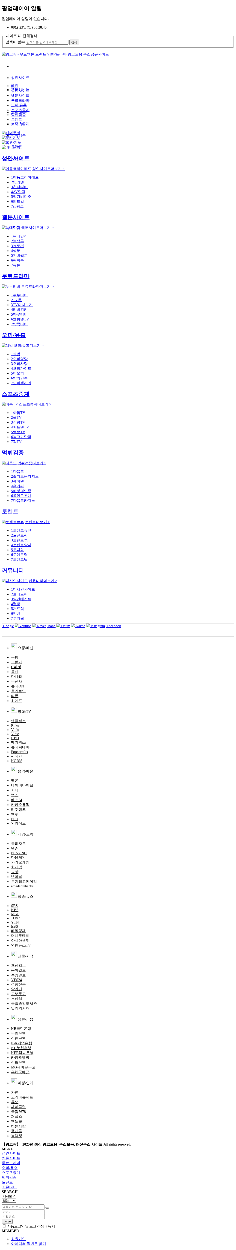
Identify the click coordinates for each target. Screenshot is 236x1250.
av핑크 (17, 206)
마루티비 (19, 314)
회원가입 (18, 1239)
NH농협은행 (21, 1048)
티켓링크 (18, 809)
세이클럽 (18, 1107)
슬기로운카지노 (25, 476)
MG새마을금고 (23, 1067)
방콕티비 (19, 324)
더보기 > (48, 169)
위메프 (16, 701)
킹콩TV (18, 422)
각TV (16, 442)
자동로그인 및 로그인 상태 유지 (30, 1226)
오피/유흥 (19, 105)
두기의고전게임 (24, 881)
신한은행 (18, 1038)
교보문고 (18, 994)
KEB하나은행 (22, 1053)
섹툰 (15, 251)
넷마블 (16, 877)
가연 (14, 1092)
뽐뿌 (15, 604)
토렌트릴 (19, 555)
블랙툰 (17, 241)
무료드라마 (20, 100)
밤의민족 (19, 378)
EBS (14, 926)
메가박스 (18, 742)
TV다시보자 (22, 305)
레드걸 (17, 201)
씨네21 (16, 756)
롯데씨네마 (20, 747)
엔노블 (16, 1121)
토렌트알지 (21, 545)
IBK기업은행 (21, 1043)
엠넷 (14, 814)
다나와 (16, 676)
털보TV (18, 432)
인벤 (15, 613)
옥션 (14, 672)
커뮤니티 (18, 124)
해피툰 (17, 260)
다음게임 (18, 857)
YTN (15, 922)
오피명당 (19, 359)
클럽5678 (18, 1112)
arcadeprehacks (22, 886)
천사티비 (19, 187)
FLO (14, 819)
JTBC (15, 918)
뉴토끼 (17, 246)
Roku (15, 725)
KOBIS (16, 761)
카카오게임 (20, 862)
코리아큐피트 (22, 1097)
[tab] (118, 1153)
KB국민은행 (21, 1029)
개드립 (17, 609)
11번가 (16, 662)
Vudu (15, 730)
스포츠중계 (20, 110)
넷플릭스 (18, 721)
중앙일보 (18, 975)
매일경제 (18, 931)
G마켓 (16, 667)
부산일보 (18, 999)
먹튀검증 (18, 115)
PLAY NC (19, 853)
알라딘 (16, 989)
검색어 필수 (15, 42)
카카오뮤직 (20, 805)
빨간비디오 (21, 197)
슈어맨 (17, 481)
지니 (14, 790)
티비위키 (19, 310)
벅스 (14, 795)
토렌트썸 (19, 540)
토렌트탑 (19, 559)
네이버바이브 (22, 785)
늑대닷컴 (19, 236)
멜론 (14, 780)
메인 (14, 86)
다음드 (17, 471)
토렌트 (16, 119)
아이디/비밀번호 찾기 (28, 1244)
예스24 (16, 800)
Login (7, 1221)
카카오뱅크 (20, 1057)
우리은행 (18, 1033)
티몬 (14, 696)
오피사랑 (19, 364)
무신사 (16, 681)
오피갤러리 (21, 383)
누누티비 (19, 295)
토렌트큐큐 (21, 530)
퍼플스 (16, 1116)
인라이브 (18, 823)
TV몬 (16, 300)
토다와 (17, 550)
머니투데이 (20, 936)
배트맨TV (20, 427)
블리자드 (18, 844)
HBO (15, 738)
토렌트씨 (19, 535)
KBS (14, 910)
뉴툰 (15, 265)
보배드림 (19, 594)
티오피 (17, 373)
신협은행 (18, 1062)
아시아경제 (20, 940)
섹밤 (15, 354)
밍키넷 (17, 182)
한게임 (16, 867)
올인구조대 (21, 496)
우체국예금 (20, 1072)
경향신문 (18, 984)
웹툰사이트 (20, 95)
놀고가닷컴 (21, 437)
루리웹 (17, 618)
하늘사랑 (18, 1126)
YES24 (16, 980)
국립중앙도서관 (24, 1003)
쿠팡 (14, 657)
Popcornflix (19, 752)
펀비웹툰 (19, 255)
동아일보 (18, 970)
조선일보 (18, 965)
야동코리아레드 (25, 177)
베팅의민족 (21, 491)
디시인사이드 (23, 589)
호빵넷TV (20, 319)
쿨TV (16, 417)
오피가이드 (21, 368)
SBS (14, 906)
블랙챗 (16, 1136)
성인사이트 (20, 78)
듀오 (14, 1102)
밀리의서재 (20, 1008)
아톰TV (18, 413)
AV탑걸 (18, 192)
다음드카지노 (23, 500)
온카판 (17, 486)
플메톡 (16, 1131)
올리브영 (18, 691)
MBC (15, 914)
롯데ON (17, 686)
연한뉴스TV (21, 945)
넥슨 (14, 848)
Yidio (15, 734)
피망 (14, 872)
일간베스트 (21, 599)
